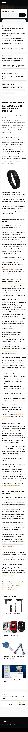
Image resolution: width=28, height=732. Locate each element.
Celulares (21, 90)
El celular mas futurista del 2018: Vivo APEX (12, 77)
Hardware (5, 92)
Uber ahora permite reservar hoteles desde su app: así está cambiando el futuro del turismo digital (12, 60)
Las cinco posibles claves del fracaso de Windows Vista (13, 29)
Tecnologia (12, 102)
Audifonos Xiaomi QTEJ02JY (10, 73)
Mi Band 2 (14, 585)
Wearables (20, 102)
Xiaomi (15, 589)
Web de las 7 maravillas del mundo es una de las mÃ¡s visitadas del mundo (12, 39)
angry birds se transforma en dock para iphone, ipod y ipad (13, 544)
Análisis (8, 583)
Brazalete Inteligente (16, 583)
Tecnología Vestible (7, 589)
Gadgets (5, 102)
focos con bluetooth (10, 351)
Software (20, 87)
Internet (5, 87)
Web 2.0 (14, 90)
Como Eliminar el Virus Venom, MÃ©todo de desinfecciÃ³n (13, 34)
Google (12, 92)
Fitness (4, 585)
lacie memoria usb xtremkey (12, 485)
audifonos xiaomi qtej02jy (12, 269)
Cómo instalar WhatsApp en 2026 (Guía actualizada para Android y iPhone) (13, 66)
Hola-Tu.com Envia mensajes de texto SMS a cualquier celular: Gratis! (12, 49)
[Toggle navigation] (25, 2)
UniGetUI (4, 70)
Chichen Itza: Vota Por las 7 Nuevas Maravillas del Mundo (12, 44)
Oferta (19, 585)
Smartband (16, 587)
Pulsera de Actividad (7, 587)
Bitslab (3, 3)
